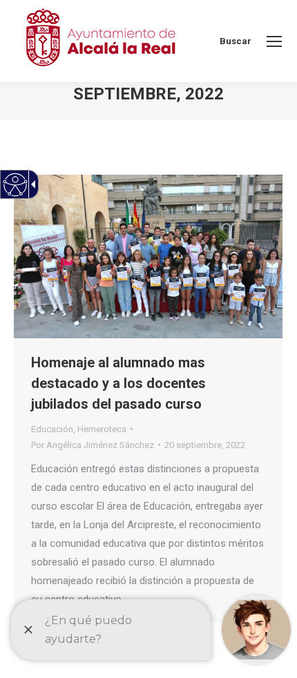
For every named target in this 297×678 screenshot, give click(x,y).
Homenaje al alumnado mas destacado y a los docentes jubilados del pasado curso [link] (118, 383)
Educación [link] (52, 429)
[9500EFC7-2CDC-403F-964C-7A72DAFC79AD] (148, 256)
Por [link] (92, 445)
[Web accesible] (15, 185)
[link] (274, 41)
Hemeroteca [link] (101, 429)
